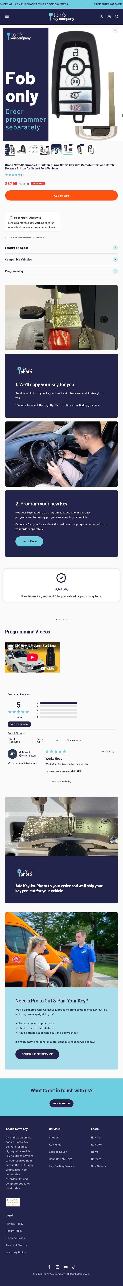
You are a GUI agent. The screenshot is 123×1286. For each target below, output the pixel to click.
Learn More (29, 541)
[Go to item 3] (33, 150)
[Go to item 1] (10, 150)
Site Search (98, 1166)
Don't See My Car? (60, 1159)
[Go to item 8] (91, 150)
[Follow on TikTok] (74, 1267)
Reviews (96, 1144)
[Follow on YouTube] (65, 1267)
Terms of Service (17, 1245)
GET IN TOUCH (61, 1103)
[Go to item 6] (68, 150)
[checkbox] (75, 740)
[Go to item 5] (56, 150)
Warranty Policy (16, 1252)
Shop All (54, 1137)
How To (96, 1137)
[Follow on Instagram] (57, 1267)
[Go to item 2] (22, 150)
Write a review (19, 724)
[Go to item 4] (45, 150)
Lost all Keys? (58, 1151)
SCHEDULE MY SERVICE (37, 1054)
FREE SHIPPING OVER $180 (104, 4)
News (94, 1151)
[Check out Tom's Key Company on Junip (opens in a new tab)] (67, 781)
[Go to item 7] (79, 150)
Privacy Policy (14, 1223)
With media (74, 740)
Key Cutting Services (62, 1166)
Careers (96, 1159)
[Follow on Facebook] (49, 1267)
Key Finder (56, 1144)
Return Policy (14, 1230)
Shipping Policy (15, 1238)
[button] (14, 174)
